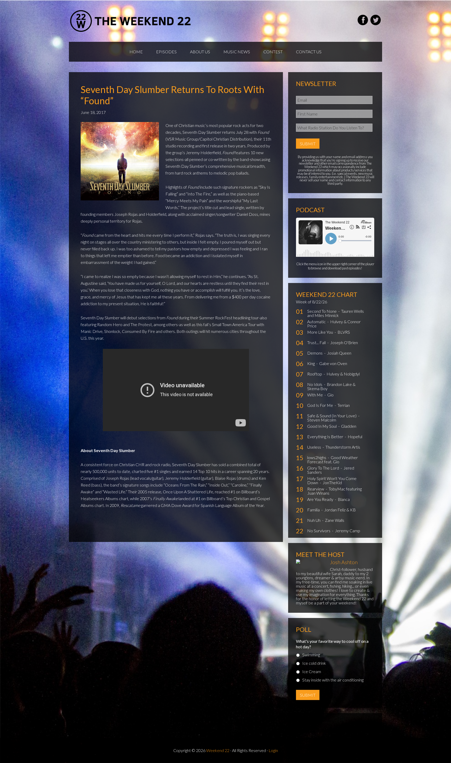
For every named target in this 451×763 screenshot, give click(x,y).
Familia (314, 509)
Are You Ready (320, 499)
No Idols (315, 384)
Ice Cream (311, 671)
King (311, 363)
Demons (315, 352)
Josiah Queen (339, 352)
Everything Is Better (325, 436)
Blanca (344, 499)
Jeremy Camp (347, 530)
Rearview (316, 488)
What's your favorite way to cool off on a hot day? (332, 644)
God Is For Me (320, 405)
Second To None (322, 311)
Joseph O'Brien (344, 342)
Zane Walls (334, 520)
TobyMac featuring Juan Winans (334, 490)
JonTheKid (332, 482)
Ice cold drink (314, 663)
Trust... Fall (317, 342)
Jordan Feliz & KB (340, 509)
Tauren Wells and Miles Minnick (335, 313)
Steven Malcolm (321, 419)
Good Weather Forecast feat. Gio (332, 459)
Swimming (311, 654)
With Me (315, 394)
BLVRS (343, 332)
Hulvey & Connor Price (334, 323)
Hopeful (355, 436)
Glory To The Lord (323, 467)
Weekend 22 (217, 750)
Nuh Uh (314, 520)
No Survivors (319, 530)
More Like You (320, 332)
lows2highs (317, 457)
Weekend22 (131, 21)
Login (273, 750)
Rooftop (315, 373)
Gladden (348, 426)
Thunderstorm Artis (342, 446)
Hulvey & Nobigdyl (343, 373)
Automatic (317, 321)
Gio (330, 394)
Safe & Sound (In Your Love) (332, 415)
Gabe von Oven (333, 363)
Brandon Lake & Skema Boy (331, 386)
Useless (314, 446)
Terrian (343, 405)
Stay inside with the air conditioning (333, 679)
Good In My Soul (322, 426)
